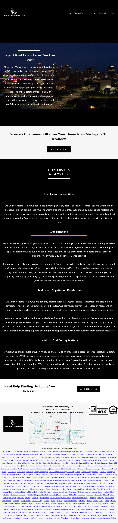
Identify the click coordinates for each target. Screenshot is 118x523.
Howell (18, 486)
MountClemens (66, 498)
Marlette (30, 495)
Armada (6, 454)
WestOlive (33, 518)
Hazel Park (61, 483)
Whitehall (57, 518)
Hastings (54, 483)
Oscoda (95, 501)
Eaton (36, 472)
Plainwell (53, 503)
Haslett (47, 483)
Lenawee (25, 492)
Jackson (12, 489)
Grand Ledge (89, 477)
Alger (37, 451)
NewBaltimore (109, 498)
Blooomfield (112, 457)
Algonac (42, 451)
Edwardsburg (61, 472)
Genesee (27, 477)
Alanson (19, 451)
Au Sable (26, 454)
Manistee (6, 495)
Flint (31, 475)
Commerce (83, 466)
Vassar (25, 515)
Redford (83, 503)
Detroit (62, 469)
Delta (52, 469)
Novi (22, 501)
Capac (3, 463)
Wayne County (108, 515)
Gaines (113, 475)
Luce (66, 492)
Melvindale (73, 495)
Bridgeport (17, 460)
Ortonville (82, 501)
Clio (63, 466)
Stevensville (23, 512)
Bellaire (110, 454)
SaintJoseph (104, 506)
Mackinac (80, 492)
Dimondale (89, 469)
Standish (111, 509)
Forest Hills (45, 475)
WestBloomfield (7, 518)
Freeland (100, 475)
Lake (82, 489)
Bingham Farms (76, 457)
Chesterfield (113, 463)
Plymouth (61, 503)
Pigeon (31, 503)
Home (69, 13)
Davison (26, 469)
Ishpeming (5, 489)
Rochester (112, 503)
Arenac (104, 451)
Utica (13, 515)
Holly (100, 483)
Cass (32, 463)
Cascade (20, 463)
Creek (20, 469)
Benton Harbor (20, 457)
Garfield (14, 477)
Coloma (76, 466)
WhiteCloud (48, 518)
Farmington (111, 472)
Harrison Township (34, 483)
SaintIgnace (87, 506)
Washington (55, 515)
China (6, 466)
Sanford (13, 509)
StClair (4, 512)
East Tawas (21, 472)
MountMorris (76, 498)
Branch (11, 460)
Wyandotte (99, 518)
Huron (33, 486)
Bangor (48, 454)
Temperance (81, 512)
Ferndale (10, 475)
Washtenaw (64, 515)
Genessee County (37, 477)
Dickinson (81, 469)
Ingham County (56, 486)
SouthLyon (89, 509)
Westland (25, 518)
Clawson (32, 466)
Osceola (89, 501)
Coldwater (69, 466)
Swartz (52, 512)
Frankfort (81, 475)
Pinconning (45, 503)
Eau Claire (52, 472)
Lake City (89, 489)
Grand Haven (79, 477)
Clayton (38, 466)
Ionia (69, 486)
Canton (111, 460)
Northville (16, 501)
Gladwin (46, 477)
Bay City (83, 454)
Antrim (92, 451)
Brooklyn (33, 460)
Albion (26, 451)
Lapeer (11, 492)
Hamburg (91, 480)
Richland (97, 503)
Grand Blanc (70, 477)
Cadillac (84, 460)
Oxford (4, 503)
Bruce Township (52, 460)
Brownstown (41, 460)
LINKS (112, 13)
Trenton (108, 512)
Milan (112, 495)
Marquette (37, 495)
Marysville (52, 495)
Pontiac (67, 503)
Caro (14, 463)
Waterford (86, 515)
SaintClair (67, 506)
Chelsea (97, 463)
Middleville (98, 495)
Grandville (12, 480)
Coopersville (5, 469)
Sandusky (6, 509)
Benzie (28, 457)
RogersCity (14, 506)
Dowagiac (97, 469)
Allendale (75, 451)
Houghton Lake (9, 486)
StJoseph (31, 512)
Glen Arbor (54, 477)
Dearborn (33, 469)
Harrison (23, 483)
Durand (110, 469)
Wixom (92, 518)
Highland (69, 483)
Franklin (88, 475)
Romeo (22, 506)
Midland (106, 495)
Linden (40, 492)
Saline (112, 506)
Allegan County (58, 451)
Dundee (104, 469)
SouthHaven (81, 509)
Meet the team (91, 13)
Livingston (47, 492)
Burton (68, 460)
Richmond (104, 503)
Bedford (98, 454)
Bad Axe (42, 454)
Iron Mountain (86, 486)
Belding (104, 454)
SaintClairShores (76, 506)
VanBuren (19, 515)
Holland (94, 483)
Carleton (9, 463)
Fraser (94, 475)
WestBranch (17, 518)
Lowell (61, 492)
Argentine (111, 451)
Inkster (64, 486)
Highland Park (78, 483)
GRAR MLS (21, 480)
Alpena (86, 451)
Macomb (88, 492)
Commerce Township (95, 466)
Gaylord (21, 477)
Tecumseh (72, 512)
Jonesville (25, 489)
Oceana (53, 501)
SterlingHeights (13, 512)
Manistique (14, 495)
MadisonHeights (109, 492)
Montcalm (35, 498)
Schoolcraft (47, 509)
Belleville (4, 457)
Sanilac (19, 509)
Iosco (74, 486)
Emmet (77, 472)
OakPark (46, 501)
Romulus (28, 506)
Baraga (54, 454)
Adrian (14, 451)
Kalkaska (55, 489)
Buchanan (61, 460)
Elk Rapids (70, 472)
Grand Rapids (99, 477)
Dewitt (68, 469)
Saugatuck (26, 509)
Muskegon (93, 498)
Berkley (34, 457)
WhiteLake (64, 518)
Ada (9, 451)
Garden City (6, 477)
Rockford (7, 506)
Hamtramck (99, 480)
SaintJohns (96, 506)
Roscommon (36, 506)
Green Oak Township (46, 480)
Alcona (31, 451)
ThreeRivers (90, 512)
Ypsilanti (107, 518)
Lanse (114, 489)
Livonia (55, 492)
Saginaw (59, 506)
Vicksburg (32, 515)
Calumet (105, 460)
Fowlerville (63, 475)
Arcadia (98, 451)
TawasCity (59, 512)
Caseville (27, 463)
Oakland (28, 501)
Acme (5, 451)
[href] (57, 428)
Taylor (66, 512)
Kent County (67, 489)
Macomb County (97, 492)
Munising (85, 498)
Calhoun (99, 460)
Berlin (40, 457)
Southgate (72, 509)
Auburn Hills (34, 454)
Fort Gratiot (54, 475)
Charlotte (82, 463)
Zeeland (113, 518)
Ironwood (103, 486)
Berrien (45, 457)
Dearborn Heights (43, 469)
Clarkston (25, 466)
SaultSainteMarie (36, 509)
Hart (42, 483)
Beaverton (91, 454)
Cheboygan (89, 463)
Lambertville (106, 489)
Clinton (45, 466)
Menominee (81, 495)
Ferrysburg (17, 475)
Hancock (107, 480)
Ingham (47, 486)
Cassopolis (46, 463)
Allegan (49, 451)
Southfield (64, 509)
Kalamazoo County (44, 489)
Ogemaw (59, 501)
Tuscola (7, 515)
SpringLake (103, 509)
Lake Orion (97, 489)
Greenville (57, 480)
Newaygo (100, 498)
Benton (11, 457)
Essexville (103, 472)
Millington (12, 498)
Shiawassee (56, 509)
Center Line (65, 463)
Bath (64, 454)
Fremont (107, 475)
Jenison (18, 489)
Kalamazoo (33, 489)
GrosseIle (83, 480)
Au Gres (19, 454)
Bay (78, 454)
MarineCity (22, 495)
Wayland (93, 515)
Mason (59, 495)
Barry (60, 454)
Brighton (25, 460)
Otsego (101, 501)
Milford (5, 498)
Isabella (110, 486)
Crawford (14, 469)
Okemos (66, 501)
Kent (60, 489)
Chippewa (13, 466)
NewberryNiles (6, 501)
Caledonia (91, 460)
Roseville (45, 506)
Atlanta (12, 454)
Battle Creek (71, 454)
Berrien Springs (54, 457)
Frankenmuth (72, 475)
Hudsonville (26, 486)
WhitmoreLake (75, 518)
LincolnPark (33, 492)
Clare (19, 466)
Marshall (45, 495)
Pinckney (38, 503)
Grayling (35, 480)
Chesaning (104, 463)
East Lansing (12, 472)
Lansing (5, 492)
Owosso (113, 501)
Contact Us (103, 13)
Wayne (99, 515)
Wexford (40, 518)
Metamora (90, 495)
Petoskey (18, 503)
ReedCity (90, 503)
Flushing (37, 475)
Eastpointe (29, 472)
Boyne (5, 460)
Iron (78, 486)
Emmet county (86, 472)
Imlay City (39, 486)
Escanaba (95, 472)
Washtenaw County (75, 515)
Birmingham (94, 457)
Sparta (96, 509)
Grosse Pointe (74, 480)
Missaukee (20, 498)
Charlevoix (74, 463)
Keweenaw (76, 489)
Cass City (38, 463)
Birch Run (85, 457)
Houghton (110, 483)
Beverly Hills (65, 457)
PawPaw (10, 503)
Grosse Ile (65, 480)
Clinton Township (54, 466)
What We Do (78, 13)
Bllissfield (103, 457)
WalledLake (40, 515)
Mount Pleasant (55, 498)
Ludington (72, 492)
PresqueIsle (75, 503)
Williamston (85, 518)
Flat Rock (26, 475)
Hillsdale (87, 483)
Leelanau (18, 492)
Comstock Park (108, 466)
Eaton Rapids (43, 472)
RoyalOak (52, 506)
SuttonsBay (45, 512)
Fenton (3, 475)
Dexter (74, 469)
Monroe (27, 498)
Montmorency (44, 498)
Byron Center (76, 460)
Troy (113, 512)
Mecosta (65, 495)
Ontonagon (73, 501)
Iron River (95, 486)
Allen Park (67, 451)
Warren (48, 515)
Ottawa (107, 501)
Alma (81, 451)
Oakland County (37, 501)
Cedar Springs (55, 463)
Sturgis (37, 512)
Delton (57, 469)
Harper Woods (14, 483)
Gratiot (28, 480)
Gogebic (62, 477)
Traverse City (99, 512)
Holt (104, 483)
